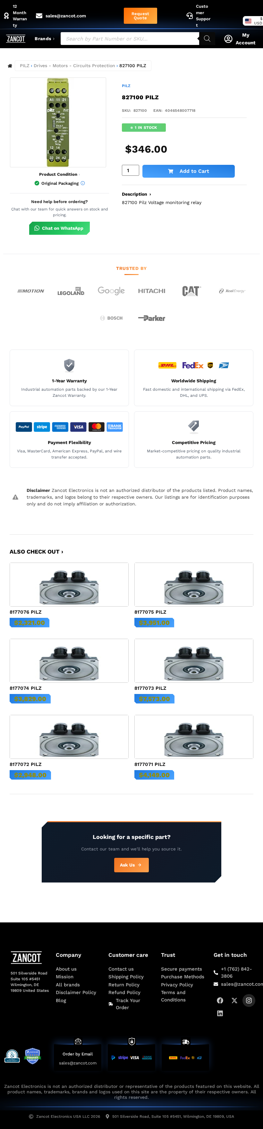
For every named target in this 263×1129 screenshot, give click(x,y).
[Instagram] (248, 1000)
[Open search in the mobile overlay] (138, 38)
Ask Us (127, 864)
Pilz (126, 86)
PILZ (25, 65)
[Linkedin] (220, 1013)
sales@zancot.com (78, 1063)
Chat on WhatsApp (62, 228)
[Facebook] (220, 1000)
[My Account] (228, 39)
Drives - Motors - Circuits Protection (74, 65)
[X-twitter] (234, 1000)
